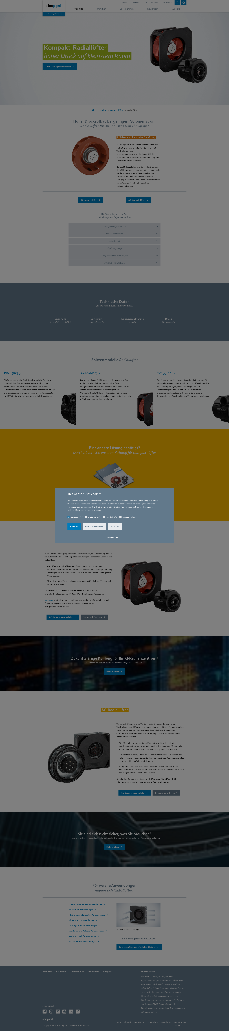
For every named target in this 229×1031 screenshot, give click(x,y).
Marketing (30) (129, 517)
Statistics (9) (111, 517)
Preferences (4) (94, 517)
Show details (112, 537)
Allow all (74, 526)
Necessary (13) (77, 517)
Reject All (115, 526)
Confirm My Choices (94, 526)
